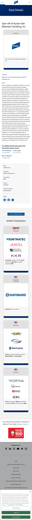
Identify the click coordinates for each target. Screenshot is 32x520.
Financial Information (16, 474)
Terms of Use (16, 471)
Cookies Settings (16, 508)
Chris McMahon (6, 150)
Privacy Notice (19, 504)
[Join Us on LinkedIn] (10, 449)
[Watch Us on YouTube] (18, 449)
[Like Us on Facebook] (6, 449)
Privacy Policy (16, 468)
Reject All (16, 512)
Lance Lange (17, 150)
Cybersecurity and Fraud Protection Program (16, 481)
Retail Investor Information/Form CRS (16, 464)
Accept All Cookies (16, 517)
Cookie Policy (11, 504)
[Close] (30, 491)
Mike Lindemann (7, 156)
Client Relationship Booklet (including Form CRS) (16, 487)
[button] (2, 2)
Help (16, 461)
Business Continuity (16, 477)
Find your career (22, 424)
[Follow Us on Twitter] (14, 449)
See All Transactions (16, 214)
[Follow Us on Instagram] (26, 449)
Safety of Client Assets (16, 484)
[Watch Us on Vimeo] (22, 449)
